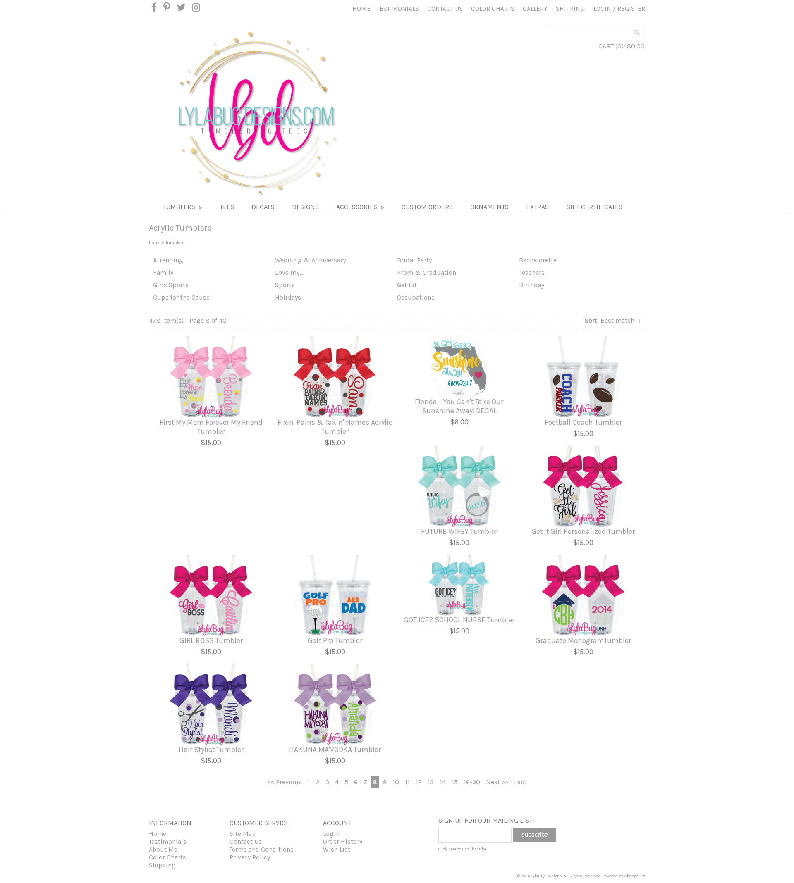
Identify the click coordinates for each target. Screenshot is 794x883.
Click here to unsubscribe (462, 849)
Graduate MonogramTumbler (583, 640)
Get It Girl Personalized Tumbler (583, 531)
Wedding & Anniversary (310, 260)
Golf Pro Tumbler (335, 640)
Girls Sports (171, 285)
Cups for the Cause (181, 297)
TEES (227, 207)
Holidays (288, 297)
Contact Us (445, 8)
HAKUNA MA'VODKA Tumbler (335, 749)
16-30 (472, 782)
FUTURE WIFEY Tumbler (459, 531)
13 (431, 782)
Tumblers (182, 207)
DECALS (263, 207)
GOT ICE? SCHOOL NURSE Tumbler (459, 620)
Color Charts (492, 8)
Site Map (243, 834)
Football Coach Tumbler (583, 422)
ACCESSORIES (360, 207)
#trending (168, 260)
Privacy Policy (250, 857)
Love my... (289, 272)
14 (443, 782)
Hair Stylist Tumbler (211, 749)
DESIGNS (305, 207)
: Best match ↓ (613, 320)
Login (602, 8)
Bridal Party (414, 260)
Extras (537, 207)
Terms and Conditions (262, 849)
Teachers (532, 272)
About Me (163, 849)
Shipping (570, 8)
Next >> (497, 782)
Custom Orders (427, 207)
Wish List (336, 849)
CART (606, 46)
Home (361, 8)
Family (163, 272)
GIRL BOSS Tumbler (211, 640)
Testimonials (398, 8)
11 (407, 782)
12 (419, 782)
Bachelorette (538, 260)
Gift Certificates (594, 207)
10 (395, 782)
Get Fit (407, 285)
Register (631, 8)
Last (520, 782)
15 (455, 782)
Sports (285, 285)
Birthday (531, 285)
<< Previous (285, 782)
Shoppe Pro (634, 875)
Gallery (535, 8)
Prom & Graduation (426, 272)
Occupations (416, 297)
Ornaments (489, 207)
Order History (342, 841)
